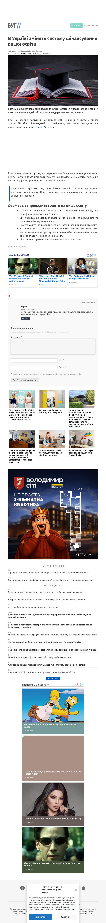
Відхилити (65, 917)
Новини (23, 54)
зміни (30, 54)
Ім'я (61, 360)
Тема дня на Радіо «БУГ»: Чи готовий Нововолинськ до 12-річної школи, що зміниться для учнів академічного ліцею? (22, 415)
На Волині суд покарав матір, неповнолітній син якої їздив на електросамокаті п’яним (52, 650)
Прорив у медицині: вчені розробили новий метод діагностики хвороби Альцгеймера (51, 580)
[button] (75, 889)
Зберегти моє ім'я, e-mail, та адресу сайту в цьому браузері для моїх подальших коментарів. (47, 374)
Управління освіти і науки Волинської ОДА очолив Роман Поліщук (81, 452)
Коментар (16, 337)
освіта (39, 54)
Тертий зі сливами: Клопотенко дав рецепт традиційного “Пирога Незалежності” (48, 572)
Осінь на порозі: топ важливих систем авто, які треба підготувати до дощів (45, 592)
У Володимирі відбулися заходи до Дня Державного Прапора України (45, 642)
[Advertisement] (55, 9)
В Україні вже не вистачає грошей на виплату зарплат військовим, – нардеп (46, 599)
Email (62, 367)
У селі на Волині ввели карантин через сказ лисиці (33, 607)
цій (68, 909)
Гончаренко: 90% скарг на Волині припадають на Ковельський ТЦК (41, 672)
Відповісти (25, 318)
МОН (34, 54)
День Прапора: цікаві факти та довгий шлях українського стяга (39, 657)
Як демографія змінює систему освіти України (50, 411)
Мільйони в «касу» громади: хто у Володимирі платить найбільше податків (47, 665)
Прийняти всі (41, 917)
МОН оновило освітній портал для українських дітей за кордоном (50, 452)
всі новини (53, 678)
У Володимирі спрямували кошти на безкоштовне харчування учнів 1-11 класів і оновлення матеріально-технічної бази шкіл (22, 456)
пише (40, 127)
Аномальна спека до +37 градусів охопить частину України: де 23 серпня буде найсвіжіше (52, 635)
